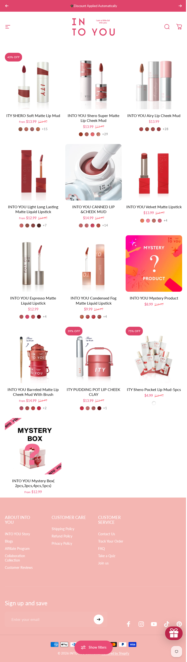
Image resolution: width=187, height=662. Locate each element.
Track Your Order (109, 541)
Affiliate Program (17, 548)
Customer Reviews (19, 567)
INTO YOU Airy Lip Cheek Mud (153, 115)
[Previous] (6, 6)
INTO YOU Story (17, 534)
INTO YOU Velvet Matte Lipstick (154, 206)
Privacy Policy (61, 548)
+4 (166, 220)
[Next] (180, 6)
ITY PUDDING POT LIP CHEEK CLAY (93, 392)
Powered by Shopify (114, 653)
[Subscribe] (96, 619)
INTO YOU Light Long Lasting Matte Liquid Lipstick (33, 209)
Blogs (9, 541)
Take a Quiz (104, 556)
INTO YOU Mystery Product (154, 298)
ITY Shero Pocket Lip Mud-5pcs (154, 389)
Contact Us (104, 534)
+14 (105, 225)
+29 (105, 134)
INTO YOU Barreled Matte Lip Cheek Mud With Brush (33, 392)
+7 (45, 225)
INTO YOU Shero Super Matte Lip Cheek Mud (93, 118)
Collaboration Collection (15, 558)
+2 (45, 408)
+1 (105, 408)
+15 (45, 129)
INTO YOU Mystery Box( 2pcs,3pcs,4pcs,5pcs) (33, 483)
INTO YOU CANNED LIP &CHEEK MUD (93, 209)
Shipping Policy (62, 534)
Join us (101, 563)
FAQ (99, 548)
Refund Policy (61, 541)
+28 (166, 129)
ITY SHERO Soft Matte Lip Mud (33, 115)
